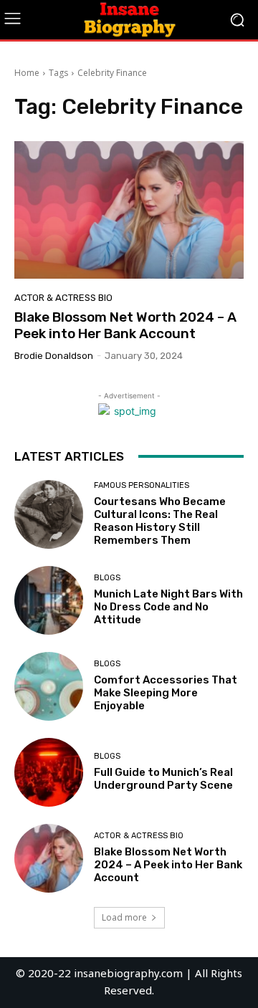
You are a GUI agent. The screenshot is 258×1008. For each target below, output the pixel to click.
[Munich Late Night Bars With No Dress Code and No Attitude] (48, 600)
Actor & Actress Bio (63, 297)
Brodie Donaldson (53, 355)
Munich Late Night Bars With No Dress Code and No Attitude (168, 606)
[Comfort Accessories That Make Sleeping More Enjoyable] (48, 686)
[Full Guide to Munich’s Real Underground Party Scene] (48, 772)
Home (26, 73)
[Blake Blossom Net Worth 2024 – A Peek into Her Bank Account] (129, 210)
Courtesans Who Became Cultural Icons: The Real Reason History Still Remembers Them (160, 521)
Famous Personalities (141, 485)
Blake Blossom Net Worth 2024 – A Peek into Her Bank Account (125, 325)
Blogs (107, 578)
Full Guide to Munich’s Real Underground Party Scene (163, 779)
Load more (124, 917)
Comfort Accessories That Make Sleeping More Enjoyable (165, 692)
